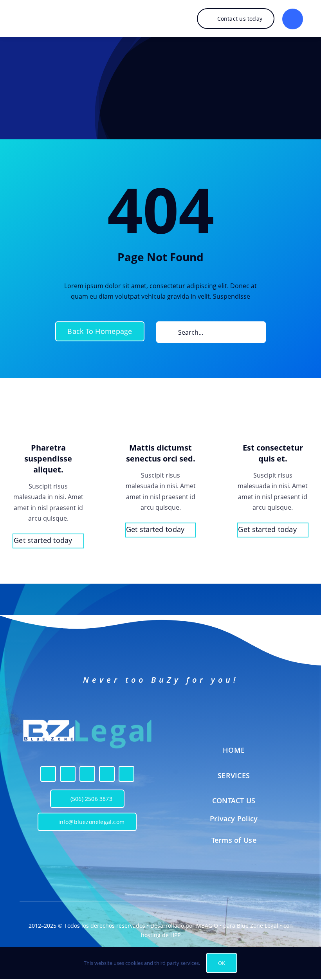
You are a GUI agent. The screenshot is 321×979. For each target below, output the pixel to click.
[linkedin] (107, 774)
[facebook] (48, 774)
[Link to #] (292, 19)
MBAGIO (207, 925)
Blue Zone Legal (257, 925)
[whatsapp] (126, 774)
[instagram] (68, 774)
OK (221, 962)
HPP (175, 935)
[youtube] (87, 774)
